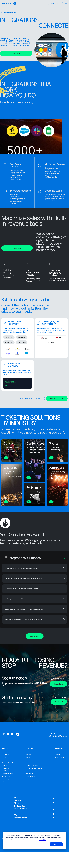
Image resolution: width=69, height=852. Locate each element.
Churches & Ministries (32, 765)
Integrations (5, 768)
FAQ (3, 781)
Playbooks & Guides (61, 760)
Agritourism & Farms (32, 752)
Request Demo (20, 808)
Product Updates (60, 757)
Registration (5, 754)
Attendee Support (7, 757)
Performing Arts (30, 771)
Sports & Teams (30, 776)
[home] (9, 3)
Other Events (30, 773)
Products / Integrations (8, 12)
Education (29, 762)
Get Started (59, 702)
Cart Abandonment (7, 760)
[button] (65, 3)
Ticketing (5, 752)
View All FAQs (34, 636)
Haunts (28, 760)
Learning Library (60, 762)
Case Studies (59, 754)
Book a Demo (16, 53)
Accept (56, 844)
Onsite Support (6, 779)
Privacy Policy (42, 840)
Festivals (28, 757)
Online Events (6, 776)
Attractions (29, 754)
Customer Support (7, 762)
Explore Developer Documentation (29, 398)
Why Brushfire (59, 752)
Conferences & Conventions (34, 768)
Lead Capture (6, 771)
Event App (5, 765)
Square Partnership (7, 773)
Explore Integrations (56, 398)
